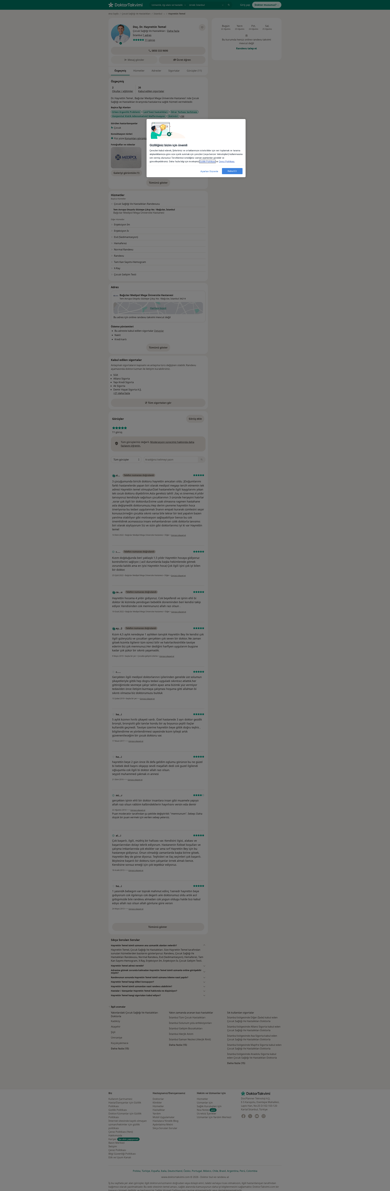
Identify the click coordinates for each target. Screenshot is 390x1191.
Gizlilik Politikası (207, 161)
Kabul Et (232, 171)
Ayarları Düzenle (209, 171)
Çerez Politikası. (227, 161)
